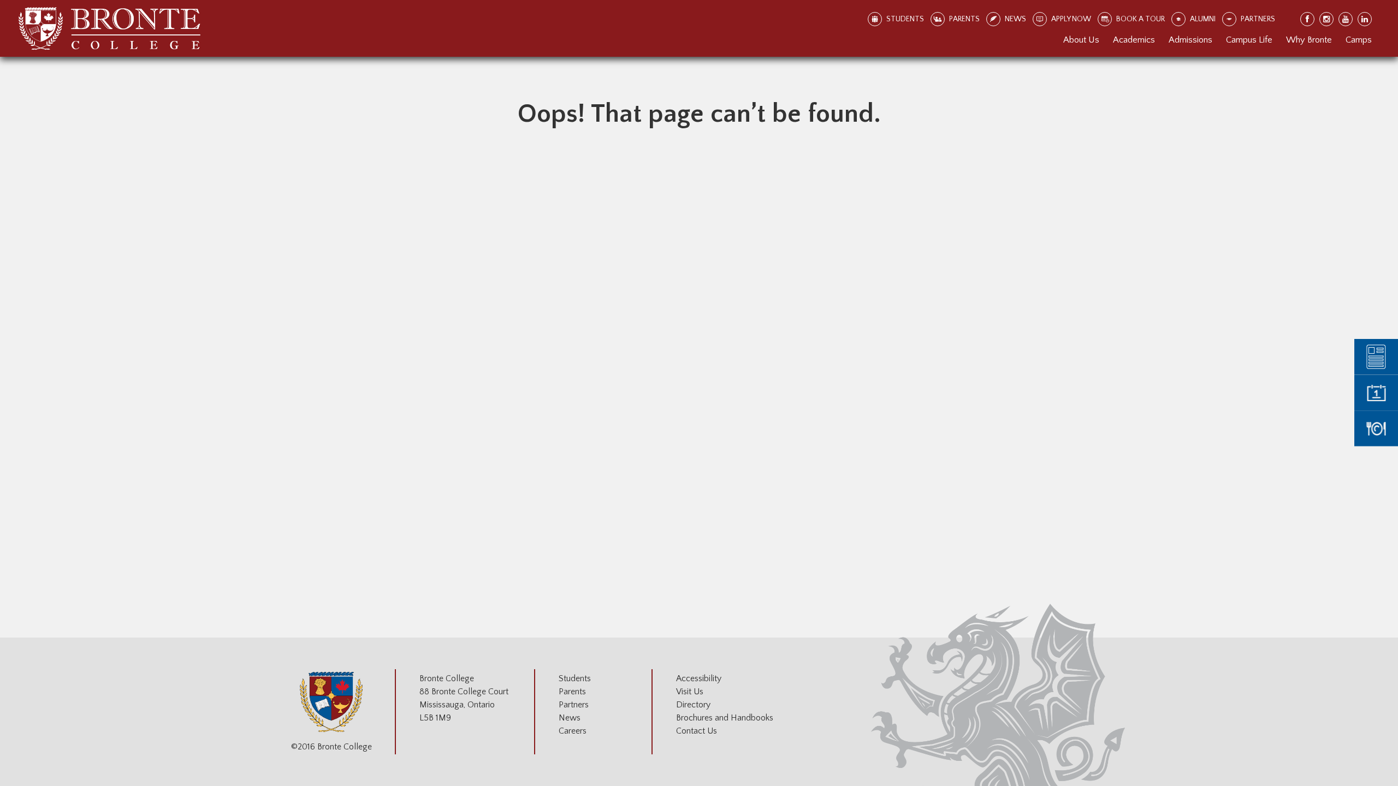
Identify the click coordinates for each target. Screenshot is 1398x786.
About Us (1081, 40)
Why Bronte (1309, 40)
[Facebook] (1308, 20)
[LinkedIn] (1365, 20)
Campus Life (1249, 40)
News (569, 718)
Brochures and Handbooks (724, 718)
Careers (573, 731)
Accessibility (698, 678)
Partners (574, 705)
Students (575, 678)
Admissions (1190, 40)
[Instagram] (1327, 20)
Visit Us (689, 691)
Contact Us (696, 731)
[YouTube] (1346, 20)
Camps (1359, 40)
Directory (693, 705)
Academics (1134, 40)
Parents (572, 691)
